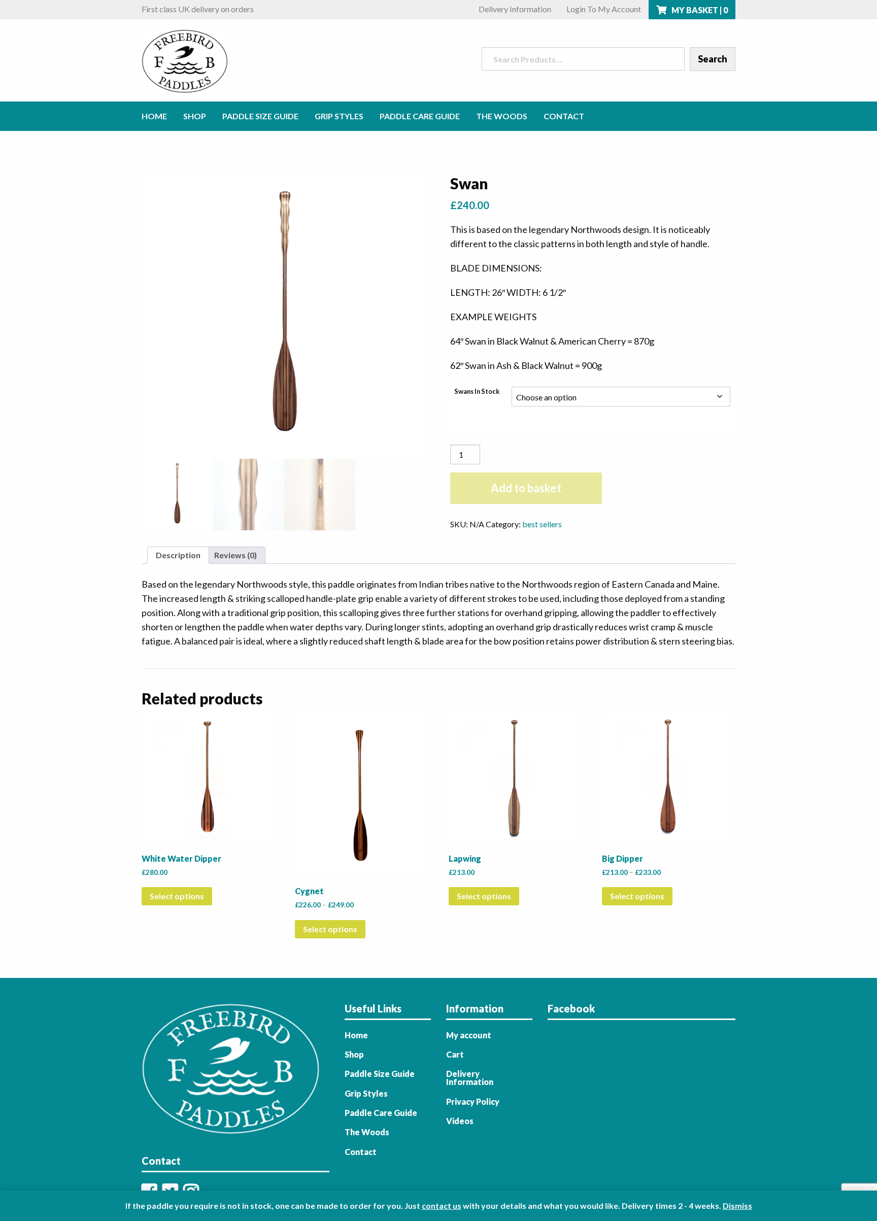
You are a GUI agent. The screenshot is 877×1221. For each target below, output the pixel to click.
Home (154, 116)
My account (468, 1035)
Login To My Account (603, 9)
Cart (455, 1054)
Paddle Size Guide (260, 116)
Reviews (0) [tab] (235, 555)
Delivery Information (515, 9)
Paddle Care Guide (420, 116)
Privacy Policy (472, 1101)
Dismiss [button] (737, 1205)
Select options (177, 896)
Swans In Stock (476, 391)
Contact (564, 116)
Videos (460, 1121)
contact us (441, 1205)
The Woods (501, 116)
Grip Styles (339, 116)
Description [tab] (178, 555)
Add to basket (526, 488)
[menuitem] (158, 116)
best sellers (542, 524)
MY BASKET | (699, 10)
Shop (194, 116)
